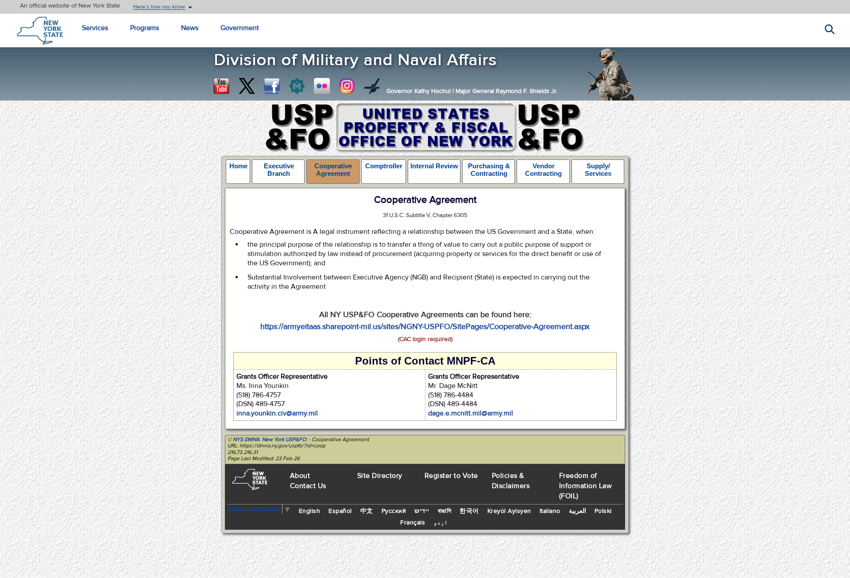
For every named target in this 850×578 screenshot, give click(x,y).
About (300, 475)
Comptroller (383, 166)
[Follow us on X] (247, 86)
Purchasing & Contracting (489, 169)
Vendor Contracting (543, 169)
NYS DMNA (246, 439)
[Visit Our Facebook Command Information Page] (272, 86)
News (189, 27)
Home (238, 166)
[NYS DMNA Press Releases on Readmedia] (297, 86)
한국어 (469, 511)
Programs (144, 27)
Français (412, 523)
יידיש (421, 511)
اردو (440, 523)
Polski (603, 511)
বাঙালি (445, 511)
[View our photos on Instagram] (347, 86)
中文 (366, 511)
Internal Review (434, 166)
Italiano (550, 511)
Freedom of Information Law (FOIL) (585, 485)
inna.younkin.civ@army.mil (277, 413)
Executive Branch (279, 169)
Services (95, 27)
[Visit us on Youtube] (221, 86)
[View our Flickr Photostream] (322, 86)
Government (239, 27)
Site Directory (379, 475)
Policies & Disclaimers (511, 480)
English (310, 511)
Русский (394, 511)
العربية (577, 511)
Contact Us (308, 485)
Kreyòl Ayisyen (509, 511)
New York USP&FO (284, 439)
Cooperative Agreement (333, 169)
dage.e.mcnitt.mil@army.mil (470, 413)
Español (340, 511)
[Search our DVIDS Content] (372, 86)
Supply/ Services (598, 169)
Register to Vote (451, 475)
